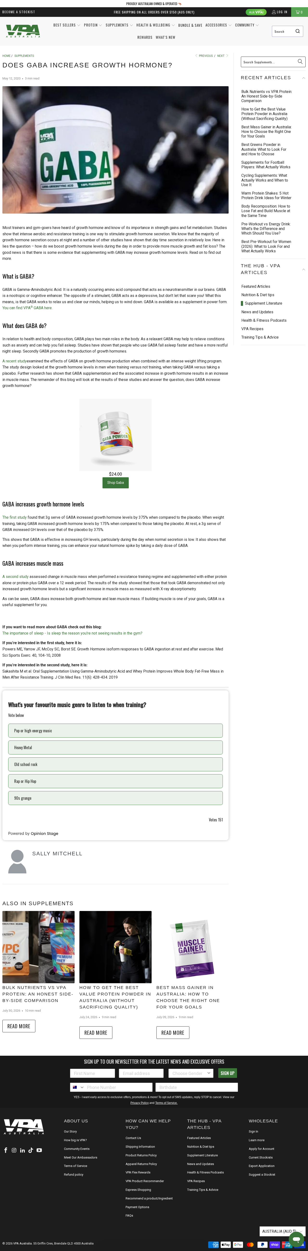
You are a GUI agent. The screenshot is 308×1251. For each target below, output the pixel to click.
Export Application (262, 1159)
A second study (15, 576)
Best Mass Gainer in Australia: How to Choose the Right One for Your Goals (191, 994)
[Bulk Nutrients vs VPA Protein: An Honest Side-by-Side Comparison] (38, 947)
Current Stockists (261, 1151)
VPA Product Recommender (145, 1168)
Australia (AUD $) (279, 1218)
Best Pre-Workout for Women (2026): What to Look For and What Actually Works (266, 246)
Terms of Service (75, 1159)
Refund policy (73, 1168)
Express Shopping (138, 1177)
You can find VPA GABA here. (27, 308)
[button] (67, 25)
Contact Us (133, 1125)
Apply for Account (261, 1142)
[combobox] (287, 31)
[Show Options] (208, 1066)
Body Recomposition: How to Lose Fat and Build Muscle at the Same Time (265, 211)
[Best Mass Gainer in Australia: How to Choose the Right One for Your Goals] (192, 947)
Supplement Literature (263, 296)
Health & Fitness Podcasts (264, 313)
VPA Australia (22, 1230)
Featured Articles (255, 279)
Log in (282, 11)
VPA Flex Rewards (138, 1159)
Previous (205, 56)
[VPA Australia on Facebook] (6, 1144)
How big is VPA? (75, 1133)
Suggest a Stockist (262, 1168)
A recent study (14, 361)
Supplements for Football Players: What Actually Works (265, 164)
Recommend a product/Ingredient (149, 1185)
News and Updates (257, 305)
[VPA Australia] (23, 31)
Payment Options (137, 1194)
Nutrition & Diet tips (257, 288)
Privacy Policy (139, 1096)
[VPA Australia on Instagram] (14, 1144)
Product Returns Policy (141, 1142)
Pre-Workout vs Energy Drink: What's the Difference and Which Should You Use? (266, 229)
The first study (14, 517)
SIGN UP (228, 1066)
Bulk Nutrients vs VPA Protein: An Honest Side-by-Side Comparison (38, 994)
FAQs (129, 1202)
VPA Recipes (252, 322)
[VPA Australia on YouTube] (39, 1144)
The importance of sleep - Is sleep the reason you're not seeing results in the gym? (72, 633)
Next (221, 56)
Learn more (256, 1133)
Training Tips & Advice (260, 330)
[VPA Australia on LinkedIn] (22, 1144)
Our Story (70, 1125)
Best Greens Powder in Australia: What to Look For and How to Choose (263, 149)
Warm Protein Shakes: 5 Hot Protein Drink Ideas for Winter (266, 195)
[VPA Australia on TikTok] (31, 1144)
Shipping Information (140, 1133)
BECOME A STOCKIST (18, 11)
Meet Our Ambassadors (80, 1151)
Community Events (77, 1142)
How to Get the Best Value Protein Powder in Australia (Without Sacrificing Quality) (112, 994)
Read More (18, 1026)
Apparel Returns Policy (141, 1151)
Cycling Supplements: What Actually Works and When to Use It (264, 180)
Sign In (253, 1125)
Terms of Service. (166, 1096)
